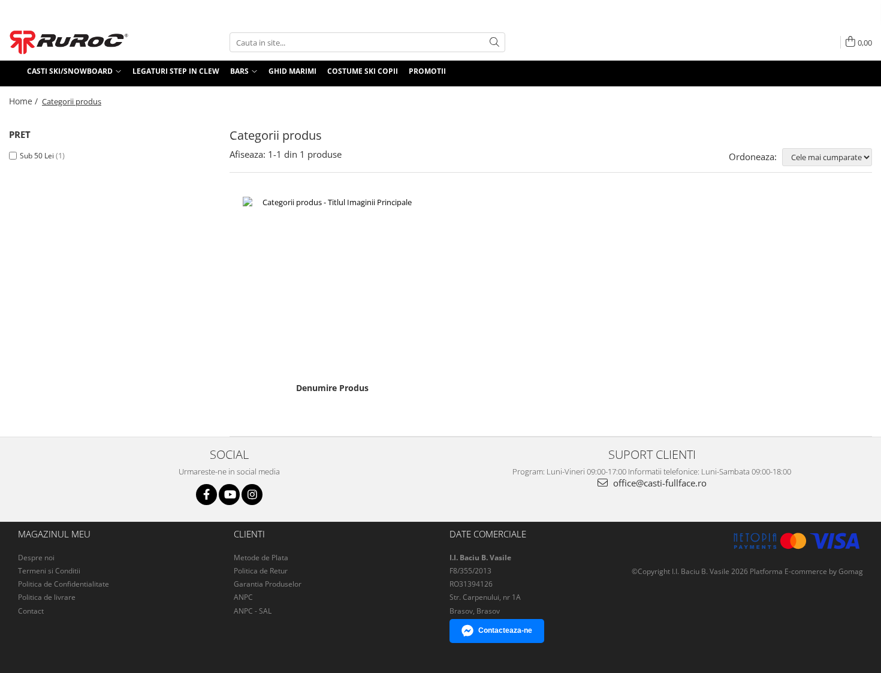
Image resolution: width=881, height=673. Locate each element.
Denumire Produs (332, 388)
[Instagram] (252, 494)
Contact (31, 611)
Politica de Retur (261, 571)
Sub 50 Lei (37, 156)
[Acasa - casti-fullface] (69, 42)
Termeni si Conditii (49, 571)
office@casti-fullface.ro (659, 483)
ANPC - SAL (252, 611)
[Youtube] (229, 494)
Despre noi (36, 557)
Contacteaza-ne (505, 630)
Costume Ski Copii (362, 71)
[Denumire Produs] (333, 287)
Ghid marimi (292, 71)
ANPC (243, 597)
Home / (24, 101)
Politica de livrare (47, 597)
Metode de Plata (261, 557)
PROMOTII (427, 71)
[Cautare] (494, 42)
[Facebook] (206, 494)
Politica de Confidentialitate (63, 584)
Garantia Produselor (267, 584)
